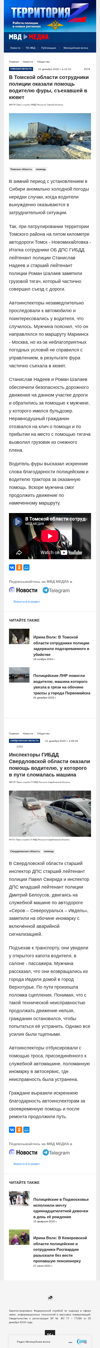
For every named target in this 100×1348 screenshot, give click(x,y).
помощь (41, 169)
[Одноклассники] (19, 567)
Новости (15, 47)
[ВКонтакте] (12, 567)
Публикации (48, 47)
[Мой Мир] (26, 567)
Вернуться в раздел (26, 601)
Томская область (21, 169)
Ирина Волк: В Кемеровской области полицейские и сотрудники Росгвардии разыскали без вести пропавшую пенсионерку (60, 1249)
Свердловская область (25, 851)
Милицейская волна (76, 47)
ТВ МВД (30, 47)
